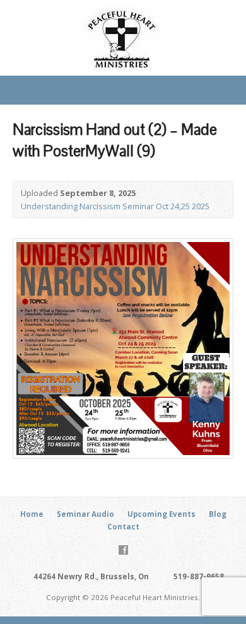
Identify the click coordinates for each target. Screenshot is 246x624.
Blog (217, 514)
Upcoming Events (161, 514)
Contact (123, 526)
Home (32, 514)
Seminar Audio (85, 514)
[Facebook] (123, 550)
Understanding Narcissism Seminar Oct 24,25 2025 (115, 206)
